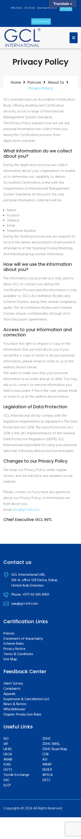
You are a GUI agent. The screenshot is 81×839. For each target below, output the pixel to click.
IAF (5, 744)
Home (16, 82)
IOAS (7, 764)
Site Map (10, 659)
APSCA (47, 775)
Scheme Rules (13, 643)
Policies (34, 82)
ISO (6, 739)
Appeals (9, 694)
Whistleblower (14, 709)
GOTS (7, 769)
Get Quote (66, 8)
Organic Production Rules (22, 714)
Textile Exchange (16, 775)
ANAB (7, 759)
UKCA (7, 754)
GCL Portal (30, 8)
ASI (44, 759)
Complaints (11, 689)
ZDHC (46, 739)
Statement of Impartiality (23, 639)
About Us (56, 82)
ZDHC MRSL (51, 744)
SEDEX (47, 769)
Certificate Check (41, 21)
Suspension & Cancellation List (26, 699)
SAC (6, 780)
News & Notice (14, 704)
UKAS (7, 749)
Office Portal (16, 8)
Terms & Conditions (18, 654)
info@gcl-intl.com (26, 510)
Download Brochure (47, 8)
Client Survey (13, 683)
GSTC (46, 780)
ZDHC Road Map (54, 749)
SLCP (7, 785)
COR (45, 754)
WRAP (47, 764)
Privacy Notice (14, 649)
